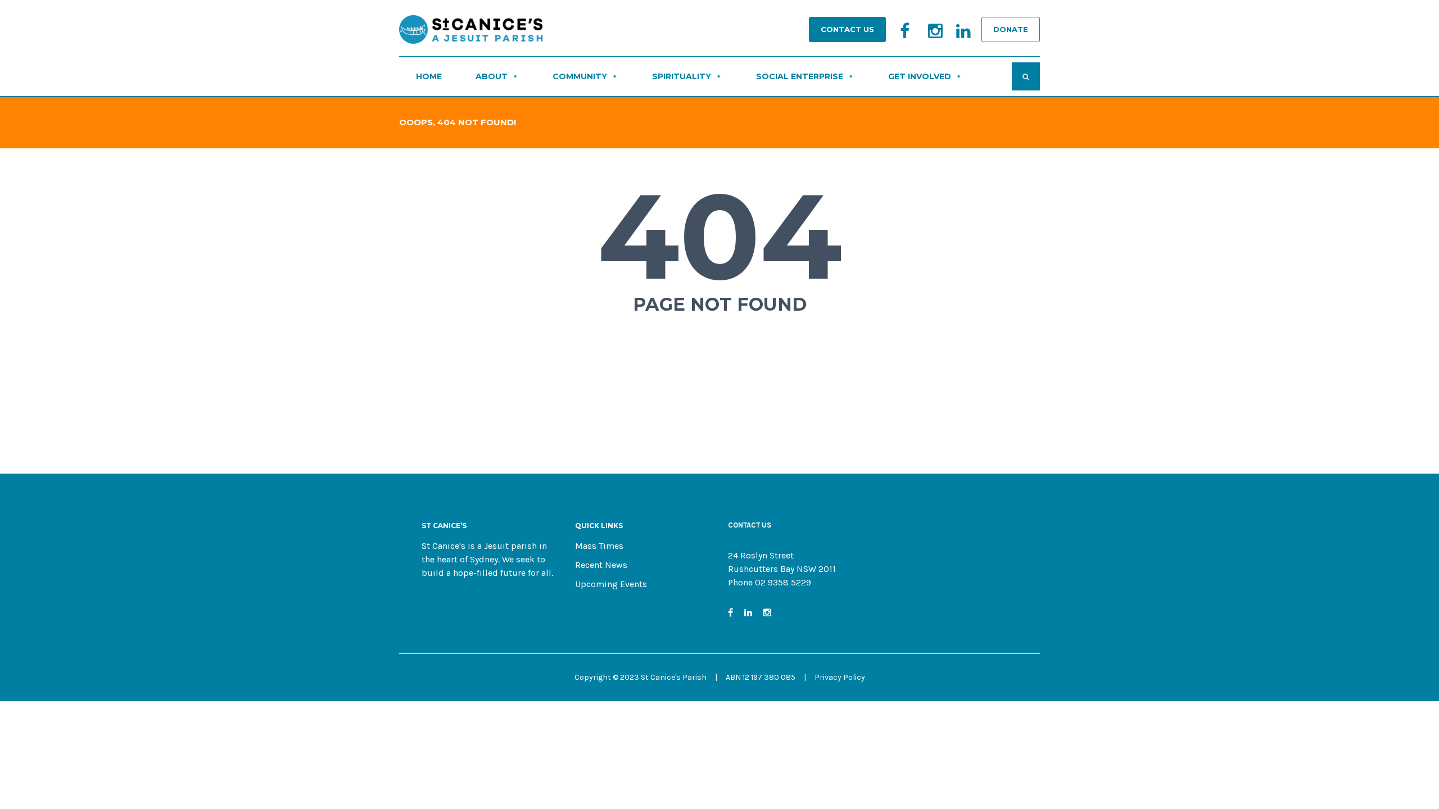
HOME (429, 76)
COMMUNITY (580, 76)
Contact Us (847, 29)
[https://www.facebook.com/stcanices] (730, 612)
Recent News (601, 565)
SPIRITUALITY (681, 76)
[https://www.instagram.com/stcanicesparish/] (767, 612)
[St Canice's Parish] (472, 33)
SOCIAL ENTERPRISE (799, 76)
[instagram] (928, 36)
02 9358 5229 (783, 582)
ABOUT (492, 76)
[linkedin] (956, 36)
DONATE (1010, 29)
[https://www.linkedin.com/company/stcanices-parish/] (748, 612)
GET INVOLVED (919, 76)
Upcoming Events (611, 584)
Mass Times (599, 545)
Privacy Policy (839, 677)
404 (720, 235)
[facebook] (900, 36)
